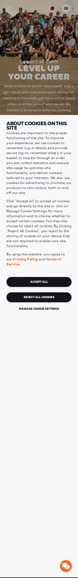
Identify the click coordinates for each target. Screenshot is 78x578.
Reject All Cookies (39, 297)
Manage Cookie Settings (39, 309)
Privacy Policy (25, 259)
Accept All (39, 281)
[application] (66, 566)
